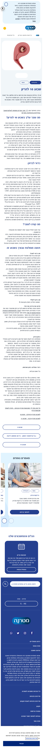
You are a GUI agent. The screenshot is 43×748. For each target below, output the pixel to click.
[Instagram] (24, 633)
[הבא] (4, 35)
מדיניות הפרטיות (31, 738)
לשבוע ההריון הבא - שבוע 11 (29, 419)
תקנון (37, 706)
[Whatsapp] (10, 633)
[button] (20, 75)
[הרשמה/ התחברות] (4, 28)
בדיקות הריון (34, 495)
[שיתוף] (17, 75)
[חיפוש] (10, 28)
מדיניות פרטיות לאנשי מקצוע (29, 701)
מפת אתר (36, 721)
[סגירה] (5, 4)
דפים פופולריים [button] (34, 641)
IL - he (22, 604)
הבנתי (21, 744)
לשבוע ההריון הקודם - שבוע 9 (29, 414)
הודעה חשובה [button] (34, 650)
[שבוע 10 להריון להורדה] (24, 75)
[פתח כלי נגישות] (2, 8)
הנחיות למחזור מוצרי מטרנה (29, 716)
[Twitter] (17, 633)
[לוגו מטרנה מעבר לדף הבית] (29, 28)
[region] (20, 737)
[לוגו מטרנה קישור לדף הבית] (21, 621)
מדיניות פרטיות (34, 696)
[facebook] (30, 633)
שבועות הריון (20, 555)
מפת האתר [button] (35, 646)
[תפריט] (38, 28)
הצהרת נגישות (34, 711)
